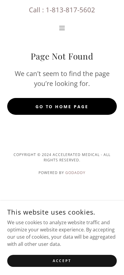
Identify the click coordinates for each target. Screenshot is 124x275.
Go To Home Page (62, 106)
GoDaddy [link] (75, 172)
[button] (62, 28)
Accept (62, 260)
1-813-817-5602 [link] (70, 9)
